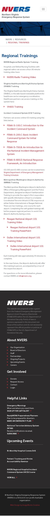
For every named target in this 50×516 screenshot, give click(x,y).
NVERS (9, 39)
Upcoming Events (17, 362)
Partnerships (15, 356)
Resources (20, 39)
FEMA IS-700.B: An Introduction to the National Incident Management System (25, 150)
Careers (13, 365)
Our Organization (17, 347)
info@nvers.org (25, 276)
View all (11, 477)
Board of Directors (18, 350)
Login (12, 387)
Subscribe (12, 433)
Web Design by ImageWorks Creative (25, 505)
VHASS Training (15, 106)
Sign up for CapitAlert (18, 411)
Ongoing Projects (17, 359)
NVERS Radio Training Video (21, 77)
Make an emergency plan (19, 421)
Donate (13, 378)
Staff (12, 353)
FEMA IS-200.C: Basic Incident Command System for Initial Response (22, 138)
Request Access (17, 381)
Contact (13, 384)
